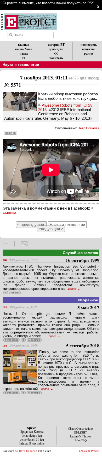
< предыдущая (31, 224)
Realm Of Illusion (81, 436)
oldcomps (34, 340)
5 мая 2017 (54, 307)
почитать (56, 58)
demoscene (11, 340)
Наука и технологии (21, 64)
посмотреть (89, 44)
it (6, 292)
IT (23, 58)
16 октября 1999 (54, 260)
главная (23, 44)
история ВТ (56, 44)
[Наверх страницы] (15, 243)
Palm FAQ (81, 440)
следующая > (51, 229)
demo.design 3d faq (32, 439)
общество (88, 49)
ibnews (15, 292)
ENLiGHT (80, 432)
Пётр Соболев (88, 128)
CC (56, 53)
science (10, 132)
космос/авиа (23, 49)
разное (88, 53)
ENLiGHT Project (89, 450)
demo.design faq (32, 435)
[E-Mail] (24, 243)
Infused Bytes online (31, 443)
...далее (71, 288)
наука (24, 53)
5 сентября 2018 (54, 346)
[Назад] (6, 243)
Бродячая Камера (31, 432)
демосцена (56, 49)
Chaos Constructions (80, 428)
